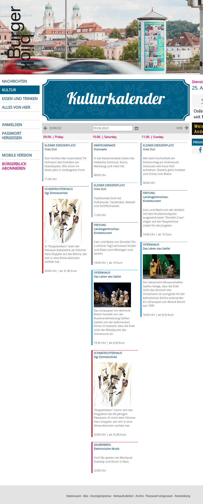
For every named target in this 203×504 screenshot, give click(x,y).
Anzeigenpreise (100, 496)
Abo (85, 496)
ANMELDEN (12, 124)
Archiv (139, 496)
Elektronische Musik (106, 448)
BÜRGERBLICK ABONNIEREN (14, 166)
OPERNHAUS (102, 272)
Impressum (73, 496)
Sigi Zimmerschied (56, 193)
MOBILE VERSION (17, 155)
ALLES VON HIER (16, 107)
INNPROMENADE (104, 145)
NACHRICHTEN (14, 81)
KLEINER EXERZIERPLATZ (60, 145)
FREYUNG (100, 225)
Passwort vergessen (159, 496)
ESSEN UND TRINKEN (20, 98)
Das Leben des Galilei (107, 276)
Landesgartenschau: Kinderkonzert (106, 231)
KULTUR (9, 89)
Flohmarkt (100, 149)
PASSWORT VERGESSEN (12, 135)
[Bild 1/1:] (63, 220)
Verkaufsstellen (123, 496)
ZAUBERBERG (102, 444)
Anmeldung (182, 496)
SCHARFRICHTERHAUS (59, 189)
